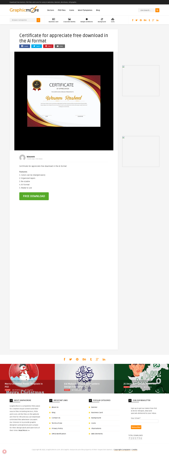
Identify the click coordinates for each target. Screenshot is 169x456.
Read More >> (24, 430)
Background (102, 22)
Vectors (50, 10)
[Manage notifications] (4, 452)
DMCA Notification (59, 434)
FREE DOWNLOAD (34, 196)
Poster (7, 390)
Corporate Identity (69, 22)
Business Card (53, 22)
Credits (134, 450)
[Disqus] (63, 244)
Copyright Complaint (122, 450)
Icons (71, 10)
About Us (55, 407)
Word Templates (85, 10)
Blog (98, 10)
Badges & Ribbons (87, 22)
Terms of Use (57, 423)
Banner (67, 390)
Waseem (31, 157)
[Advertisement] (94, 181)
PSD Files (62, 10)
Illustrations (96, 428)
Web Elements (97, 434)
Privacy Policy (57, 428)
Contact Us (56, 418)
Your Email (136, 418)
